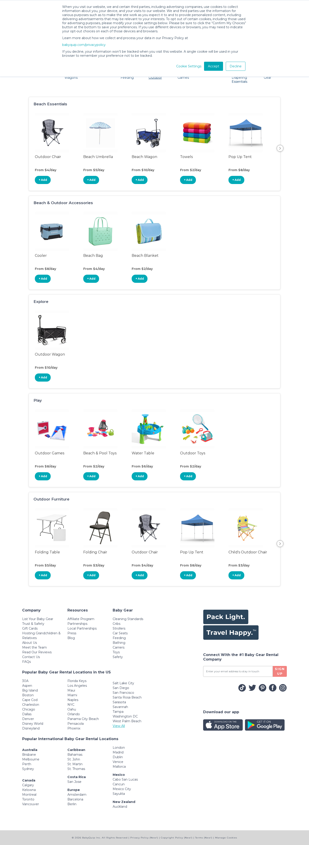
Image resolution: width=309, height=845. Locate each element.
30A (25, 681)
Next (280, 148)
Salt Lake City (123, 683)
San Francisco (123, 693)
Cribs (116, 624)
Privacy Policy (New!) (144, 837)
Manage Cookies (226, 837)
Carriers (118, 647)
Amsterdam (76, 795)
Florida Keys (76, 681)
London (119, 748)
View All (119, 726)
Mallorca (119, 767)
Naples (72, 700)
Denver (28, 719)
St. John (73, 759)
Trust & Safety (33, 624)
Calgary (28, 785)
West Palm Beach (127, 721)
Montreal (29, 795)
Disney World (32, 724)
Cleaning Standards (128, 619)
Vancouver (30, 804)
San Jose (74, 782)
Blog (71, 638)
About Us (29, 643)
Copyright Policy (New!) (177, 837)
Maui (71, 690)
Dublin (118, 757)
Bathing (119, 643)
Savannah (120, 707)
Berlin (71, 804)
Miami (72, 695)
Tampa (118, 712)
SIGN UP (280, 671)
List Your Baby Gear (37, 619)
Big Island (30, 690)
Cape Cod (30, 700)
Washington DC (125, 716)
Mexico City (122, 789)
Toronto (28, 799)
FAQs (26, 662)
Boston (28, 695)
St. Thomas (76, 769)
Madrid (118, 752)
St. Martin (75, 764)
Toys (116, 652)
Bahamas (74, 755)
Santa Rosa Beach (127, 697)
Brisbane (29, 755)
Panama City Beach (83, 719)
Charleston (30, 705)
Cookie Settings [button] (188, 66)
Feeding (119, 638)
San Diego (121, 688)
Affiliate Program (80, 619)
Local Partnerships (82, 628)
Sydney (28, 769)
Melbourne (30, 759)
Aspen (27, 686)
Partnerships (77, 624)
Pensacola (75, 724)
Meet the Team (34, 647)
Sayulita (119, 794)
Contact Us (31, 657)
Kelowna (29, 790)
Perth (26, 764)
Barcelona (75, 799)
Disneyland (31, 728)
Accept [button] (213, 66)
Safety (118, 657)
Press (71, 633)
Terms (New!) (203, 837)
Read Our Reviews (37, 652)
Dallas (26, 714)
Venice (118, 762)
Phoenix (73, 728)
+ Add (43, 180)
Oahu (71, 709)
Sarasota (119, 702)
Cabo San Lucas (125, 779)
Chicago (28, 709)
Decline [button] (236, 66)
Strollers (119, 628)
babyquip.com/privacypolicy (84, 45)
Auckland (120, 807)
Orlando (73, 714)
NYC (70, 705)
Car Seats (120, 633)
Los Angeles (77, 686)
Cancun (119, 784)
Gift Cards (30, 628)
